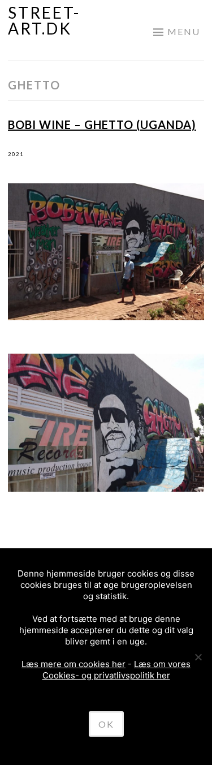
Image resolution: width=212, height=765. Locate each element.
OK (106, 724)
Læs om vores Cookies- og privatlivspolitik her (116, 670)
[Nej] (198, 657)
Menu (183, 31)
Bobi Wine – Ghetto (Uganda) (102, 124)
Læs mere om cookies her (73, 664)
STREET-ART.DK (44, 20)
